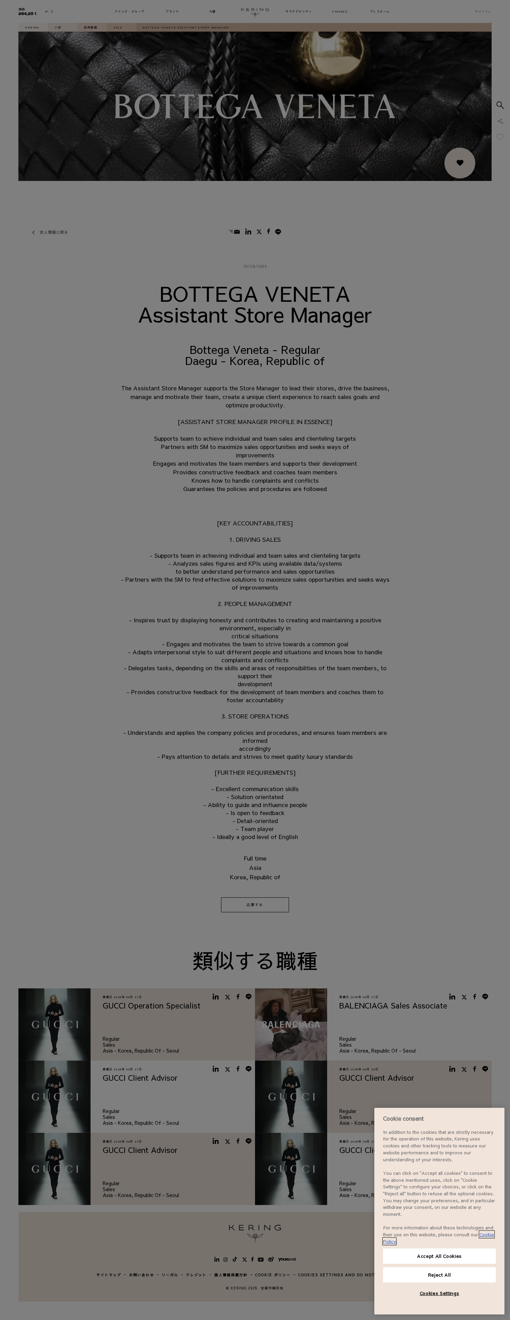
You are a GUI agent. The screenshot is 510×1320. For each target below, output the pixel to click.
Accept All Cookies (439, 1256)
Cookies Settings (439, 1293)
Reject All (439, 1274)
